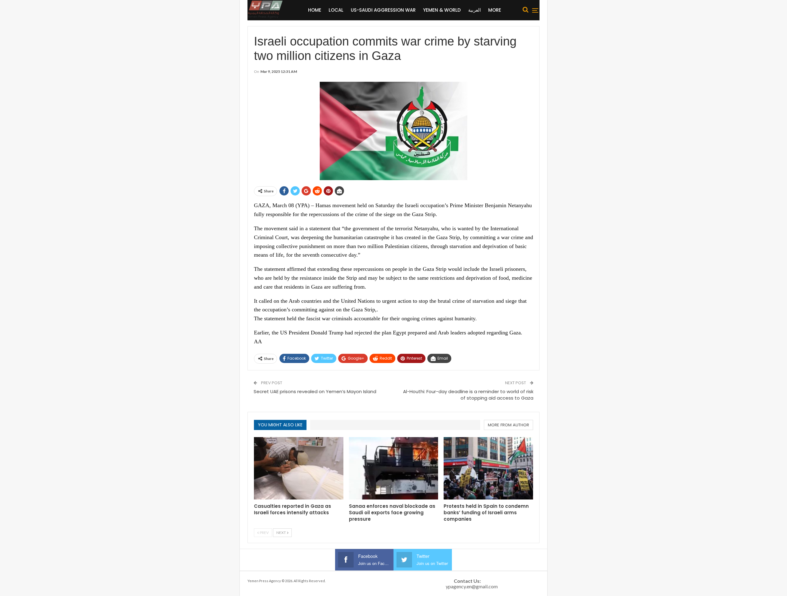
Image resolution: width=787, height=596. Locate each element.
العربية (474, 10)
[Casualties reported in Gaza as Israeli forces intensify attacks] (298, 468)
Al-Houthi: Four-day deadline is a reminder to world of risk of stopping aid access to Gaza (468, 394)
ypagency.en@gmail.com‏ (472, 586)
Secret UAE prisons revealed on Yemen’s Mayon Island (315, 391)
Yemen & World (442, 10)
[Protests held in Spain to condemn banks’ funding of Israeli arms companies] (488, 468)
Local (336, 10)
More (494, 10)
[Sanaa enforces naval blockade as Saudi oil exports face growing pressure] (393, 468)
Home (314, 10)
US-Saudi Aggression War (383, 10)
